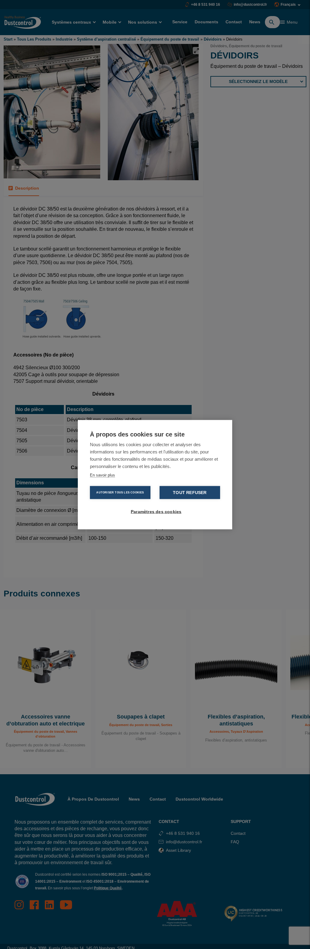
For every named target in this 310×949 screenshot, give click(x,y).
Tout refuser (189, 492)
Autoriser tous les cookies (120, 492)
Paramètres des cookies (156, 511)
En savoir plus (102, 475)
